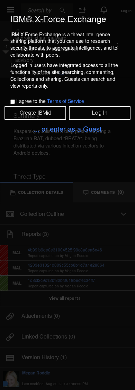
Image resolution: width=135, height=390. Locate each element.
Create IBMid (35, 113)
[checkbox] (12, 101)
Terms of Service (65, 100)
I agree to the (50, 100)
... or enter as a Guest (67, 129)
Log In (99, 113)
